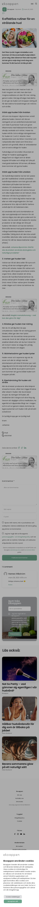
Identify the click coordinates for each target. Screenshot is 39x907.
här (17, 890)
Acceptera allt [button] (13, 901)
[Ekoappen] (11, 855)
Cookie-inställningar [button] (13, 897)
